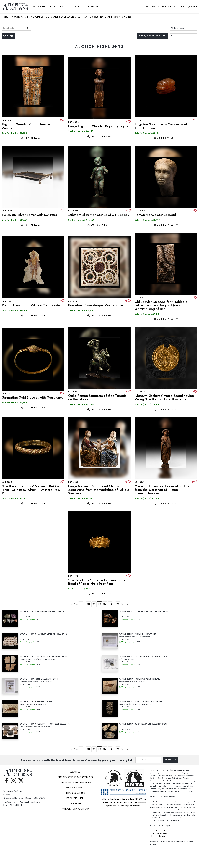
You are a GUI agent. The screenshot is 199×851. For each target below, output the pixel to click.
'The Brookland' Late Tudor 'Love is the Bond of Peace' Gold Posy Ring (96, 582)
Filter (10, 36)
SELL (63, 7)
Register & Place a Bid (158, 834)
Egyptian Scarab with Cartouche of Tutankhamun (161, 126)
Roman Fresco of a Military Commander (31, 305)
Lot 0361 (139, 482)
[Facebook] (6, 780)
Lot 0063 (7, 211)
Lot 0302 (140, 392)
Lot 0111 (6, 301)
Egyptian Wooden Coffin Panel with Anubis (28, 126)
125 (110, 604)
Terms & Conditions (75, 793)
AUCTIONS (39, 7)
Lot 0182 (7, 393)
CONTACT (77, 7)
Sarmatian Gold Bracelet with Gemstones (32, 397)
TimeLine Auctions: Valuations (75, 782)
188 (117, 604)
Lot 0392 (73, 576)
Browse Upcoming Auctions (160, 831)
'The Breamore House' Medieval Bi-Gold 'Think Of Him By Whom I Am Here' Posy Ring (31, 489)
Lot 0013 (139, 120)
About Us (75, 772)
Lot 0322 (7, 482)
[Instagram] (13, 780)
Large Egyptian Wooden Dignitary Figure (98, 126)
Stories (93, 7)
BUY (52, 7)
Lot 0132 (139, 298)
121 (88, 604)
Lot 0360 (73, 482)
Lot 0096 (140, 211)
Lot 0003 (7, 120)
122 (93, 604)
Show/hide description (152, 36)
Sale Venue (75, 803)
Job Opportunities (75, 798)
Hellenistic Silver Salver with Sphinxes (29, 215)
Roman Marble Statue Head (155, 215)
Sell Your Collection (157, 836)
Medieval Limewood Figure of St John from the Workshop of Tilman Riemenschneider (162, 489)
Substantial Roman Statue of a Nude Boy (98, 215)
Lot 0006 (73, 122)
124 (104, 604)
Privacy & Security (75, 788)
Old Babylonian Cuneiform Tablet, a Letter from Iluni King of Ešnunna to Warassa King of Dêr (161, 305)
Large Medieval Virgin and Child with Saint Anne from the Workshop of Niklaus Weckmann (99, 489)
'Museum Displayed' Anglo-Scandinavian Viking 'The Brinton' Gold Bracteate (164, 397)
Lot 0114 (73, 301)
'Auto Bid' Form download (75, 809)
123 (99, 604)
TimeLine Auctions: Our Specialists (75, 777)
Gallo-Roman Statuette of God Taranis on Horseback (97, 397)
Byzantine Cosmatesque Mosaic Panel (96, 305)
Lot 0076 (73, 211)
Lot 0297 (73, 392)
